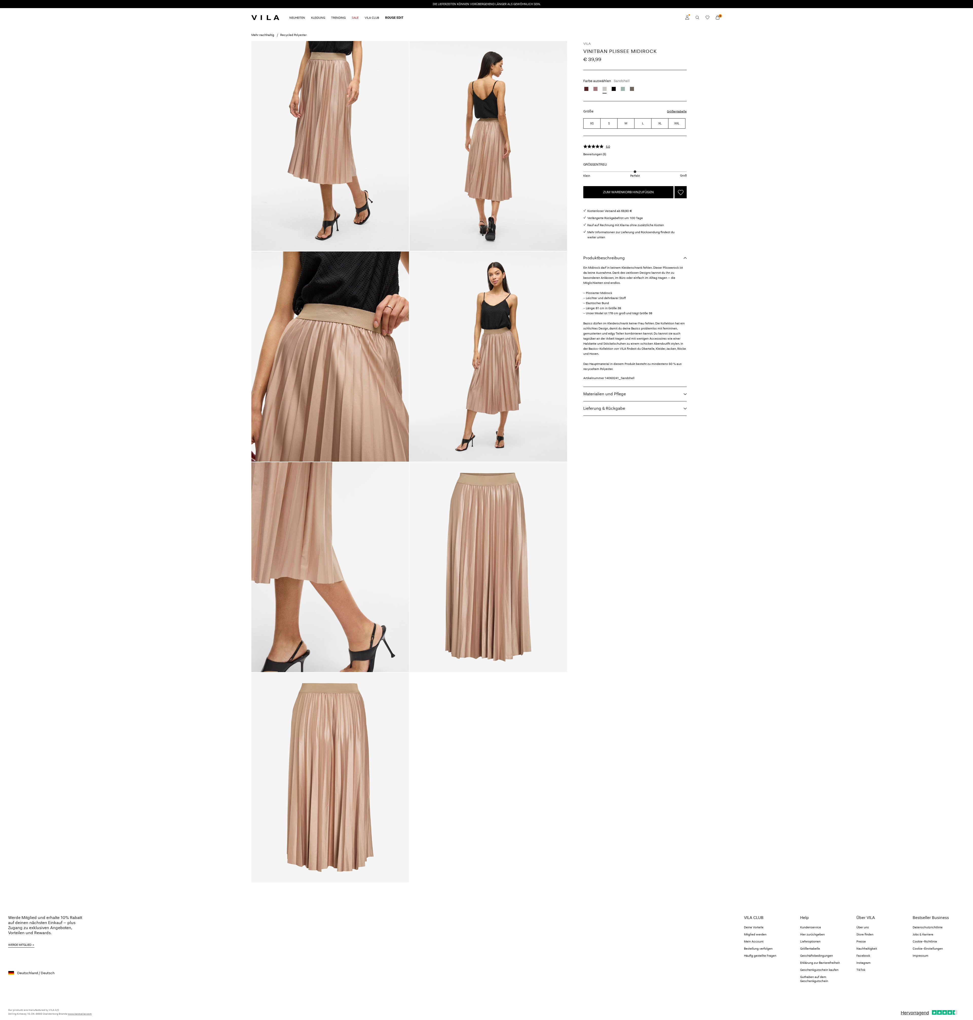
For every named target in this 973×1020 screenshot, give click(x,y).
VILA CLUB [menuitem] (372, 17)
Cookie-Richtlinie (925, 941)
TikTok (860, 970)
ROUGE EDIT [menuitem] (394, 17)
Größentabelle (677, 111)
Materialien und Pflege (604, 393)
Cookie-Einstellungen (928, 948)
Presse (861, 941)
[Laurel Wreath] (622, 88)
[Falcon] (631, 88)
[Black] (613, 88)
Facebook (863, 955)
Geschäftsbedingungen (816, 955)
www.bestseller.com (80, 1013)
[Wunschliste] (707, 17)
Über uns (862, 927)
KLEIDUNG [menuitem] (318, 17)
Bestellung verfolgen (758, 948)
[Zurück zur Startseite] (265, 17)
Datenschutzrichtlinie (928, 927)
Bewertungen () (594, 154)
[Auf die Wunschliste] (681, 192)
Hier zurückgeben (812, 934)
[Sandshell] (604, 88)
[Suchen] (697, 17)
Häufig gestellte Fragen (760, 955)
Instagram (863, 963)
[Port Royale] (586, 88)
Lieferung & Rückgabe (604, 408)
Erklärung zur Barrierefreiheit (820, 963)
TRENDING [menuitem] (338, 17)
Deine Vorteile (753, 927)
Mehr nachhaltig (262, 35)
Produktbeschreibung (604, 258)
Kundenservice (810, 927)
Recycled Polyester (293, 35)
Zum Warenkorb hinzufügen (628, 192)
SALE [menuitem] (355, 17)
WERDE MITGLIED (19, 945)
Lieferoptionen (810, 941)
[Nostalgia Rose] (595, 88)
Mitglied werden (755, 934)
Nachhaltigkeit (866, 948)
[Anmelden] (687, 17)
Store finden (864, 934)
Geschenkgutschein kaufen (819, 970)
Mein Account (753, 941)
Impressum (920, 955)
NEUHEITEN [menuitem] (297, 17)
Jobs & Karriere (923, 934)
